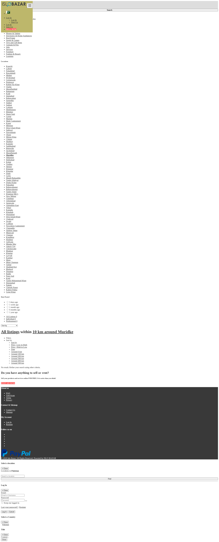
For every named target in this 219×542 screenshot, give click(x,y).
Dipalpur (9, 271)
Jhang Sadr (10, 114)
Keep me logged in (11, 503)
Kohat (8, 162)
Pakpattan (10, 185)
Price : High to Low (19, 347)
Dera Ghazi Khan (13, 128)
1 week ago (14, 305)
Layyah (9, 255)
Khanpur (9, 169)
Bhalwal (9, 269)
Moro (8, 260)
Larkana (9, 107)
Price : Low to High (19, 345)
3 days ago (13, 302)
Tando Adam (11, 192)
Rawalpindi (10, 73)
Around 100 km (17, 354)
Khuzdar (9, 171)
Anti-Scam (10, 395)
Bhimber (9, 112)
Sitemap (9, 412)
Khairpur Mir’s (12, 194)
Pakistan (5, 525)
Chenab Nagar (12, 287)
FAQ (8, 393)
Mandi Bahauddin (13, 178)
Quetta (8, 87)
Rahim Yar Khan (13, 84)
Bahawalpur (11, 98)
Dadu (8, 173)
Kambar (9, 258)
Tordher (9, 164)
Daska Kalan (11, 183)
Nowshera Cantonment (15, 226)
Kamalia (9, 210)
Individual (11, 319)
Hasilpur (9, 240)
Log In (14, 20)
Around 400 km (17, 361)
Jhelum (9, 167)
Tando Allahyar (12, 180)
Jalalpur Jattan (11, 230)
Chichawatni (11, 249)
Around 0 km (16, 352)
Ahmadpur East (12, 205)
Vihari (8, 208)
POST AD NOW (8, 383)
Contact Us (10, 410)
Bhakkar (9, 251)
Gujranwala (10, 80)
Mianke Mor (11, 244)
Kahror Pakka (11, 290)
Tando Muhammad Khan (16, 281)
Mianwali (10, 233)
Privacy (9, 400)
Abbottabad (10, 201)
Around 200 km (17, 356)
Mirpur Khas (11, 137)
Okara (8, 135)
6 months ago (14, 310)
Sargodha (10, 100)
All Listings (11, 317)
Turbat (8, 265)
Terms (8, 398)
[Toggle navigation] (30, 5)
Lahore (9, 69)
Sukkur (9, 105)
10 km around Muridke (53, 331)
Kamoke (9, 144)
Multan (9, 75)
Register (9, 424)
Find (109, 479)
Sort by (14, 342)
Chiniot (9, 139)
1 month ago (14, 307)
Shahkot (9, 141)
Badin (8, 274)
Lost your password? (9, 507)
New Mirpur (11, 196)
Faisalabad (10, 71)
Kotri (8, 278)
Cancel (11, 512)
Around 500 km (17, 363)
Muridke (10, 155)
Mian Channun (12, 262)
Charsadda (10, 228)
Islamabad (10, 96)
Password (5, 498)
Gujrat (8, 116)
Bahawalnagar (12, 187)
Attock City (10, 246)
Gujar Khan (11, 292)
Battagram (10, 91)
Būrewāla (10, 148)
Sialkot (9, 103)
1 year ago (13, 312)
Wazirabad (10, 214)
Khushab (9, 212)
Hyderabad (10, 78)
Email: (3, 493)
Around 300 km (17, 358)
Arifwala (9, 242)
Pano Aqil (10, 276)
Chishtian (10, 198)
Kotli (8, 94)
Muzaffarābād (11, 89)
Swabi (8, 221)
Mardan (9, 119)
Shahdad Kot (11, 267)
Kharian (9, 253)
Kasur (8, 123)
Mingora (9, 126)
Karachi (9, 66)
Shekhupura (11, 110)
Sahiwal (9, 130)
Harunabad (10, 283)
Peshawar (10, 82)
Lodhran (9, 224)
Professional (11, 321)
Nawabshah (11, 132)
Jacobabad (10, 151)
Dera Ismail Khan (13, 217)
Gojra (8, 176)
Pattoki (9, 285)
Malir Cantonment (13, 121)
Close (4, 540)
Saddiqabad (10, 146)
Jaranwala (10, 203)
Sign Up (14, 22)
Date (13, 349)
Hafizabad (10, 160)
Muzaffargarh (11, 153)
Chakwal (9, 219)
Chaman (9, 235)
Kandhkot (10, 237)
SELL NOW (11, 29)
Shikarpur (10, 157)
